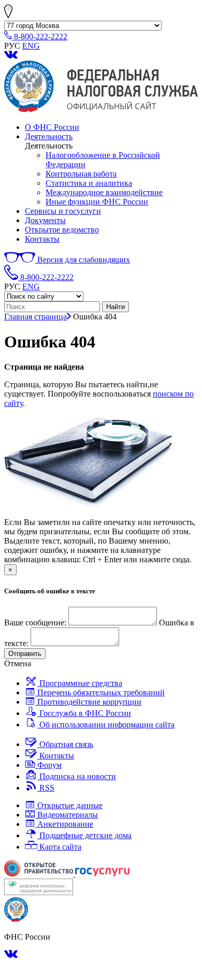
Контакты (42, 239)
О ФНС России (52, 127)
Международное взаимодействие (104, 192)
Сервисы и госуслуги (63, 211)
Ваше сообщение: (35, 622)
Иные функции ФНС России (97, 201)
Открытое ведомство (62, 229)
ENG (31, 45)
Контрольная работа (81, 173)
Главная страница (35, 316)
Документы (45, 220)
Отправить (24, 654)
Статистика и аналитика (89, 183)
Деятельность (49, 136)
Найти (115, 307)
